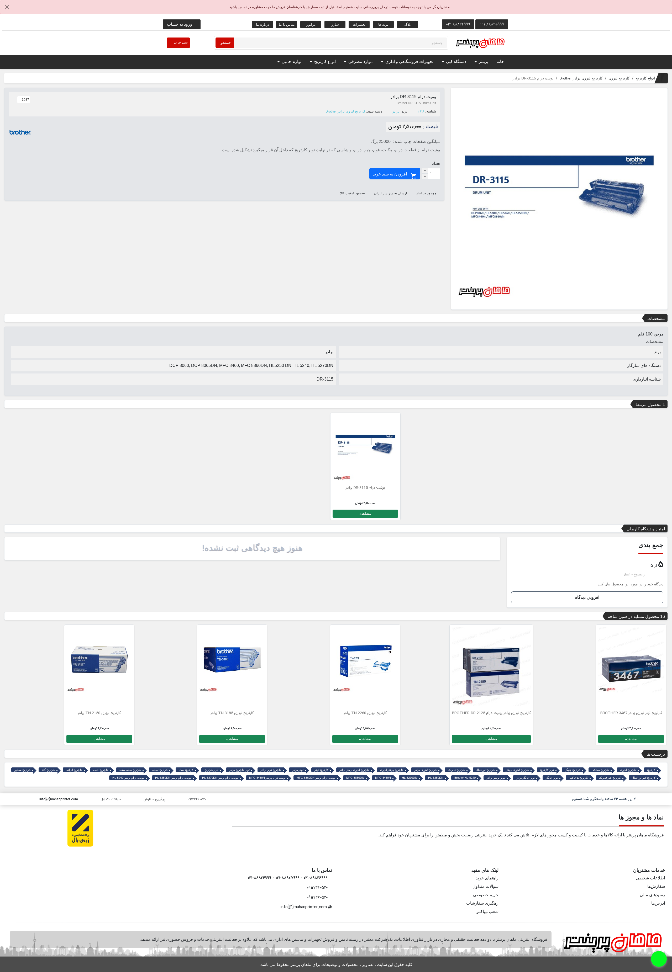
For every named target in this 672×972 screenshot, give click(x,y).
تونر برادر (297, 769)
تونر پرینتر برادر (496, 777)
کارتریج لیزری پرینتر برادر (354, 769)
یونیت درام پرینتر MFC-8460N (267, 777)
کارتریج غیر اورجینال (643, 777)
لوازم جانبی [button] (291, 61)
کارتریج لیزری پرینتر (517, 769)
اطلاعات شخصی (650, 878)
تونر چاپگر (552, 777)
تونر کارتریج (547, 769)
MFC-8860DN (355, 777)
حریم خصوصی (485, 895)
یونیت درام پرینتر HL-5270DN (220, 777)
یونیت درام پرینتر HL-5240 (128, 777)
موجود (658, 334)
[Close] (7, 7)
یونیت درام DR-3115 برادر (365, 488)
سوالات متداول (485, 886)
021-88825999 (492, 24)
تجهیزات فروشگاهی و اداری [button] (408, 61)
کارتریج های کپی (578, 777)
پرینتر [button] (483, 61)
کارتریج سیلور (22, 769)
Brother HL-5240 (465, 777)
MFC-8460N (383, 777)
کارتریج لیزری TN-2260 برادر (365, 713)
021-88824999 (458, 24)
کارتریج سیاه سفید (130, 769)
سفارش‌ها (656, 886)
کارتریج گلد (48, 769)
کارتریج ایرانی (74, 769)
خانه (500, 61)
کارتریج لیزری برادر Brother (345, 111)
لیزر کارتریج (211, 769)
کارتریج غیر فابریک (610, 777)
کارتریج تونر (321, 769)
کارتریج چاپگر (573, 769)
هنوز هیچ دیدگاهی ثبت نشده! (252, 547)
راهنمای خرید (487, 878)
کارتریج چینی (100, 769)
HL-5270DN (409, 777)
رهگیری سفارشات (482, 903)
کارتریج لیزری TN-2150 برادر (99, 713)
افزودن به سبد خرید (395, 175)
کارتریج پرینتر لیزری (391, 769)
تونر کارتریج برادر (239, 769)
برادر (396, 111)
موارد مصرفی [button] (360, 61)
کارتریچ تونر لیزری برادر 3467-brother (631, 713)
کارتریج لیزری (628, 769)
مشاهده (365, 513)
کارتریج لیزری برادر (425, 769)
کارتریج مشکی (600, 769)
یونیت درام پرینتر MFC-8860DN (316, 777)
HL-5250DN (435, 777)
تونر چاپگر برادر (525, 777)
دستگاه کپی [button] (455, 61)
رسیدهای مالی (652, 895)
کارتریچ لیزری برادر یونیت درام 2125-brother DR (491, 713)
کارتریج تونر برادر (271, 769)
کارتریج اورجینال (485, 769)
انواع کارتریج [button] (324, 61)
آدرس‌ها (658, 903)
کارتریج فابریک (456, 769)
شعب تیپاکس (486, 911)
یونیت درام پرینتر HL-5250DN (173, 777)
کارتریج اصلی (160, 769)
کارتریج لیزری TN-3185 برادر (232, 713)
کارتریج (651, 769)
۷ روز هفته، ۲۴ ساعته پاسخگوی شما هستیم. (603, 799)
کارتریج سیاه (186, 769)
